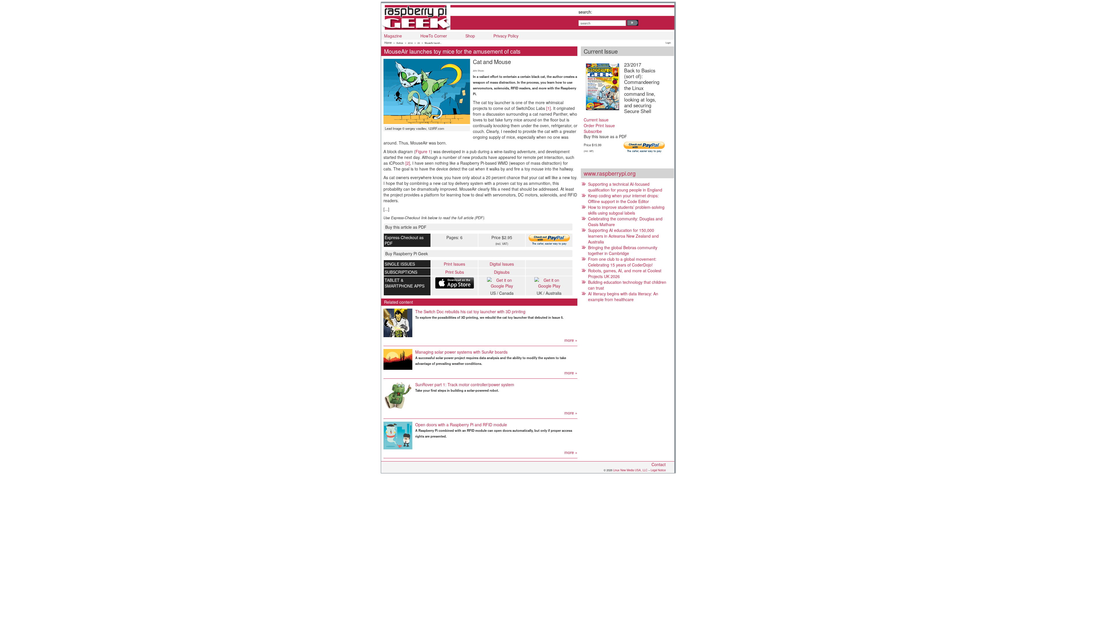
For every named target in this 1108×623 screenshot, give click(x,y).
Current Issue (596, 120)
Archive (399, 43)
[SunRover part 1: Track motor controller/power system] (397, 396)
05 (419, 43)
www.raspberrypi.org (610, 173)
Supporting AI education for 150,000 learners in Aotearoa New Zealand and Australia (623, 236)
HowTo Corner (433, 36)
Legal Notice (658, 470)
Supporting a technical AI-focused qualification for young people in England (625, 187)
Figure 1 (423, 151)
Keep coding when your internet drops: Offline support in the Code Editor (623, 198)
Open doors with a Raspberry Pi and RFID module (461, 424)
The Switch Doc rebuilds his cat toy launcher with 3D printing (470, 311)
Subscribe (593, 131)
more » (570, 340)
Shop (470, 36)
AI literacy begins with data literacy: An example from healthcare (623, 296)
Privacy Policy (506, 36)
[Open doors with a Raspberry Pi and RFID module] (397, 435)
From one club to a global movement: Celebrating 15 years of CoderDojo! (622, 262)
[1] (548, 108)
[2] (407, 163)
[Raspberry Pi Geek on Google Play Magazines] (501, 283)
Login (668, 42)
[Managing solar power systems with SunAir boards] (397, 359)
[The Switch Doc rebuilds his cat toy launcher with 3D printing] (397, 323)
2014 (410, 43)
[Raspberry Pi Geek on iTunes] (454, 283)
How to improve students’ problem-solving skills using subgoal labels (626, 210)
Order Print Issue (599, 125)
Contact (659, 464)
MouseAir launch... (433, 43)
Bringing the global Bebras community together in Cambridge (622, 250)
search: (585, 12)
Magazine (393, 36)
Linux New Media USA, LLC (630, 470)
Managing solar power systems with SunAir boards (461, 352)
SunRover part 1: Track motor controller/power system (464, 384)
